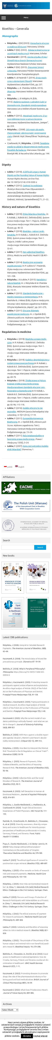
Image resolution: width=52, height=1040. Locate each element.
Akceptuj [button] (27, 1036)
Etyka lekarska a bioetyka (34, 214)
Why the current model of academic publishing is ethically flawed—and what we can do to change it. (25, 721)
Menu (26, 17)
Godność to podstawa (32, 185)
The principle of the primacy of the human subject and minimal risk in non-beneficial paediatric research (26, 943)
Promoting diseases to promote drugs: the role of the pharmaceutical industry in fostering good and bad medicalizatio (25, 976)
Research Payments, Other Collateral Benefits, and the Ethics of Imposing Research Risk (22, 764)
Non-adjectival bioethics (33, 252)
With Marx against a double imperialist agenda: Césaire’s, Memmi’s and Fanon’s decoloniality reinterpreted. (26, 738)
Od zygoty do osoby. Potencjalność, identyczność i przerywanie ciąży (26, 133)
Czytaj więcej (40, 1036)
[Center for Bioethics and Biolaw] (26, 8)
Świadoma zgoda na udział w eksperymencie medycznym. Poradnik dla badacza (28, 146)
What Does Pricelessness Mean (34, 990)
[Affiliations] (26, 495)
